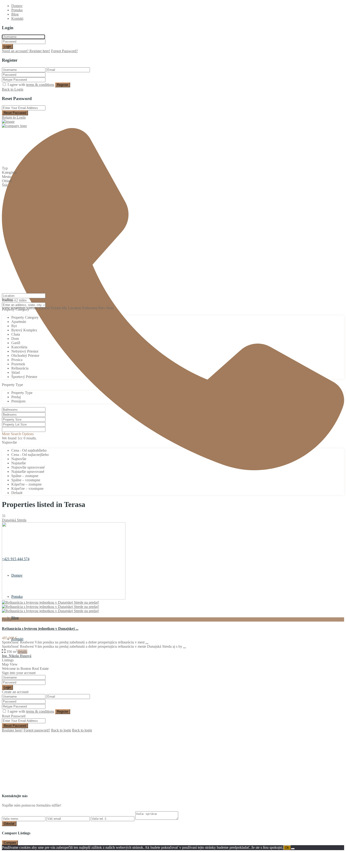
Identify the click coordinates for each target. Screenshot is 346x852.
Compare (10, 842)
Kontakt (17, 18)
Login (7, 46)
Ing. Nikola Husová (16, 656)
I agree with (31, 85)
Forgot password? (37, 730)
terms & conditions (40, 85)
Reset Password (15, 113)
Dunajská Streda (14, 520)
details (22, 652)
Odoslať (9, 823)
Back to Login (12, 89)
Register (62, 85)
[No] (293, 848)
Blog (15, 14)
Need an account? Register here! (26, 51)
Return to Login (14, 117)
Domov (17, 6)
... (146, 642)
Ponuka (17, 10)
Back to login (61, 730)
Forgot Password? (64, 51)
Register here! (12, 730)
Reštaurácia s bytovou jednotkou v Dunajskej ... (40, 629)
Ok (287, 847)
